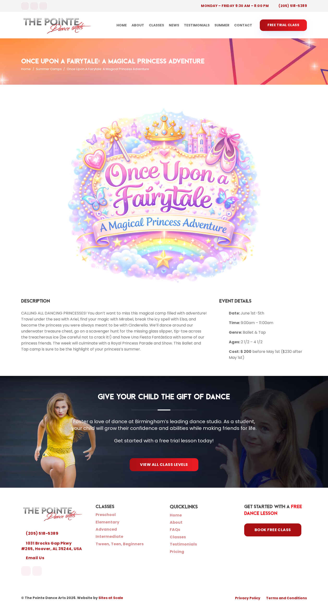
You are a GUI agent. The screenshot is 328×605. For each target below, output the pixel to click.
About (176, 522)
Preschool (106, 514)
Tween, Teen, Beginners (120, 544)
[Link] (57, 25)
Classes (178, 537)
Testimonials (183, 544)
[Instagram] (34, 6)
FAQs (175, 529)
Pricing (177, 551)
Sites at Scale (110, 597)
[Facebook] (25, 6)
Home (176, 515)
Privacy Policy (247, 598)
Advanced (106, 529)
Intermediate (109, 536)
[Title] (43, 6)
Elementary (107, 522)
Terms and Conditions (286, 598)
